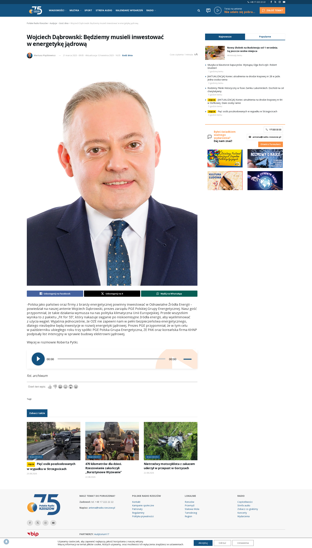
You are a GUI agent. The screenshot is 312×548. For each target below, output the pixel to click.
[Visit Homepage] (35, 10)
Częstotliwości (245, 501)
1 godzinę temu (215, 71)
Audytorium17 (101, 534)
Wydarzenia (243, 516)
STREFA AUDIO (104, 10)
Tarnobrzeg (191, 512)
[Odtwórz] (38, 359)
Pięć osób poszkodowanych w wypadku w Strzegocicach (247, 111)
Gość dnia (127, 55)
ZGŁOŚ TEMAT (274, 10)
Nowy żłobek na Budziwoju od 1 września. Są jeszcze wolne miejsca (252, 49)
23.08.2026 (32, 473)
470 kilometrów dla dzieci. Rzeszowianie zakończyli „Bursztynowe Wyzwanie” (103, 468)
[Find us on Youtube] (284, 2)
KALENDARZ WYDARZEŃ (129, 10)
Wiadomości (36, 457)
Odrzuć (222, 542)
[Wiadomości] (208, 10)
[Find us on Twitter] (275, 2)
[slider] (188, 359)
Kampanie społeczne (143, 505)
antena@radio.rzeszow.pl (267, 136)
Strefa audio (243, 505)
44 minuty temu (234, 55)
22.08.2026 (90, 476)
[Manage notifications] (6, 541)
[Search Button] (199, 10)
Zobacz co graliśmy (247, 509)
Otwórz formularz (270, 144)
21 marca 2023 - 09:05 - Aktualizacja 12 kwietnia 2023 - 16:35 (91, 55)
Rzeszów (189, 501)
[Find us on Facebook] (271, 2)
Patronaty (137, 509)
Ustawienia (243, 542)
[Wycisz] (180, 359)
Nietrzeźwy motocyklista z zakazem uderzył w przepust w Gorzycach (169, 466)
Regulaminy (138, 512)
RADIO (150, 10)
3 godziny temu (215, 83)
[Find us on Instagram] (280, 2)
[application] (112, 359)
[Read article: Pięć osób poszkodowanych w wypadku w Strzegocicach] (53, 441)
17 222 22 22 (275, 129)
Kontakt (136, 501)
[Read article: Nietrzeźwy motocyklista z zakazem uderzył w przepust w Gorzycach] (170, 441)
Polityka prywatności (143, 516)
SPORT (88, 10)
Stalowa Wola (192, 509)
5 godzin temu (215, 94)
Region (188, 516)
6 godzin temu (215, 114)
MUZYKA (74, 10)
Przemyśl (189, 505)
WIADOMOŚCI (56, 10)
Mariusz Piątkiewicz (45, 55)
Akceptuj (203, 542)
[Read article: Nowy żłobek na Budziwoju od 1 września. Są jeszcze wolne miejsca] (215, 53)
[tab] (225, 37)
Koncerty (242, 512)
